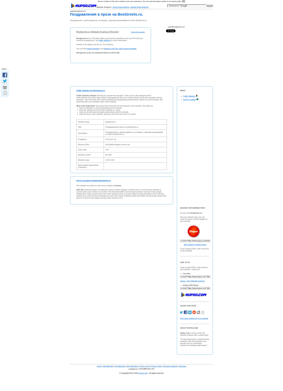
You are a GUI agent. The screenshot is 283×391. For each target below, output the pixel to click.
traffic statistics (104, 40)
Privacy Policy (156, 366)
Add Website (108, 366)
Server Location (189, 100)
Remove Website (170, 366)
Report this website (138, 32)
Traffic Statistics (189, 96)
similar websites (93, 49)
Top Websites (120, 366)
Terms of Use (144, 366)
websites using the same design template (119, 49)
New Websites (132, 366)
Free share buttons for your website (194, 318)
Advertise (182, 366)
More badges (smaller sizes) (195, 245)
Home (99, 366)
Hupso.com (143, 373)
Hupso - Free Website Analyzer (192, 281)
